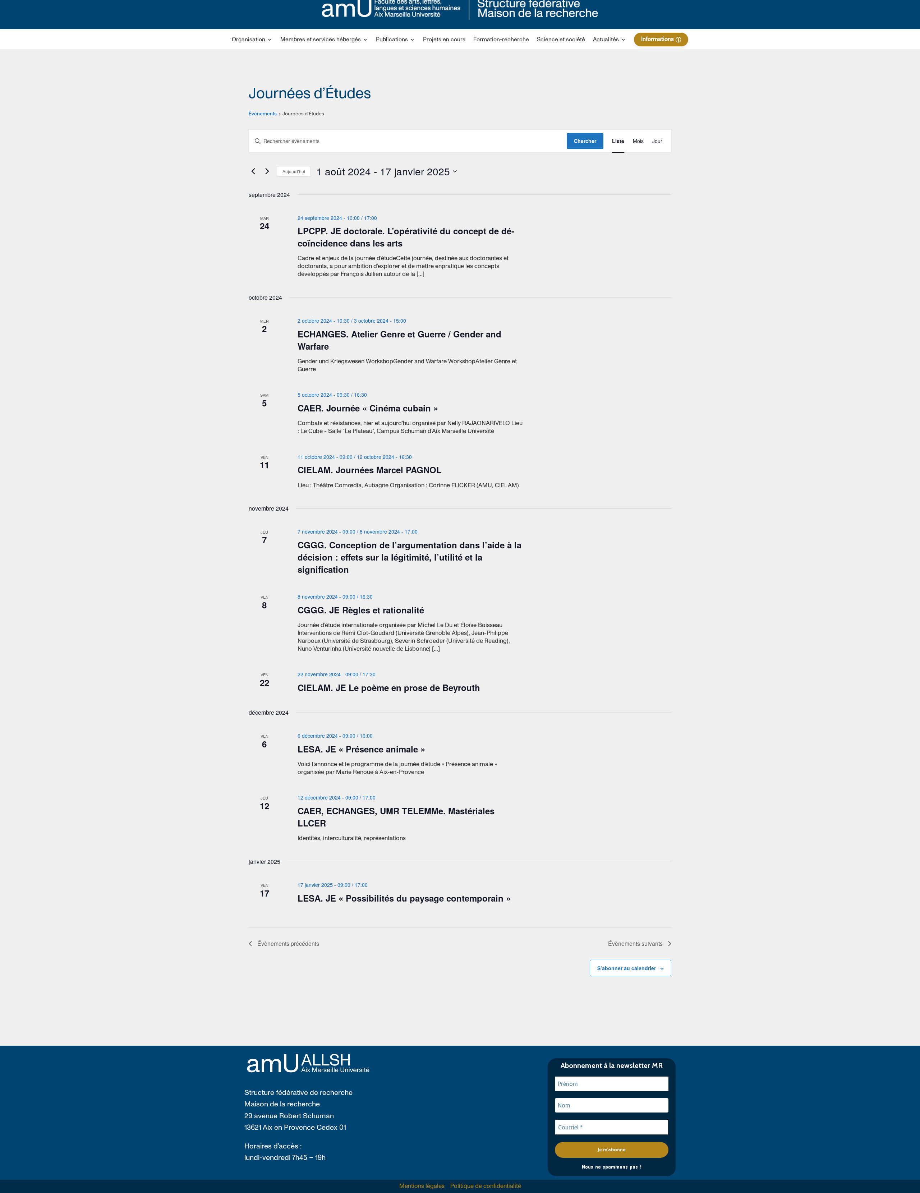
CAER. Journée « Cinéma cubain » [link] (368, 408)
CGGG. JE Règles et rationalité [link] (361, 610)
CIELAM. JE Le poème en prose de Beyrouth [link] (389, 687)
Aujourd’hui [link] (293, 171)
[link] (444, 41)
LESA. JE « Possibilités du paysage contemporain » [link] (404, 898)
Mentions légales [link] (422, 1186)
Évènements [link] (263, 113)
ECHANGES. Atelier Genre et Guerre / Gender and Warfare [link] (399, 340)
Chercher (585, 140)
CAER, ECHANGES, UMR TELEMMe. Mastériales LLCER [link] (396, 817)
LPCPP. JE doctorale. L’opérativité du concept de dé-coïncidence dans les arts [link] (406, 237)
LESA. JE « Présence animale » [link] (361, 749)
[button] (252, 41)
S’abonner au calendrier (626, 968)
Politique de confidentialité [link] (485, 1186)
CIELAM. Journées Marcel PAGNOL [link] (370, 470)
